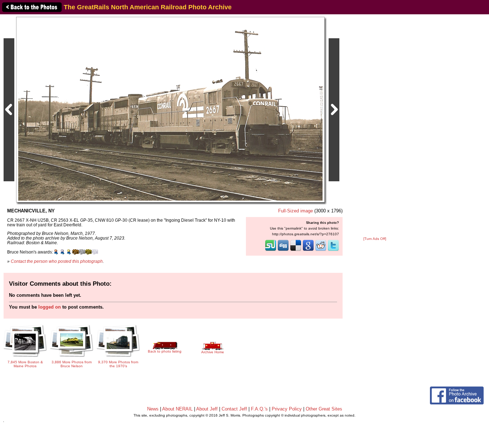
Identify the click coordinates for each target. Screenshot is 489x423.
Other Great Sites (324, 409)
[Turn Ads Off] (374, 239)
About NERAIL (177, 409)
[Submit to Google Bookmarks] (308, 250)
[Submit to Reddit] (320, 250)
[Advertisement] (374, 126)
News (153, 409)
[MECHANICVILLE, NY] (170, 109)
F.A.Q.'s (259, 409)
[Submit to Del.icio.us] (295, 250)
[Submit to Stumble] (270, 250)
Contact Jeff (234, 409)
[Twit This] (333, 250)
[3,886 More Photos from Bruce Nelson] (71, 357)
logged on (49, 307)
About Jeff (207, 409)
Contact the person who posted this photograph (57, 261)
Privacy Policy (287, 409)
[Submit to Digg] (283, 250)
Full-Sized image (295, 210)
